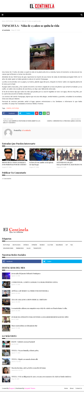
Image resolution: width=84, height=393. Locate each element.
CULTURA (50, 245)
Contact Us (78, 388)
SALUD (29, 248)
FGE (71, 245)
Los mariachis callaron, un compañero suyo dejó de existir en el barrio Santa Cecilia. (39, 308)
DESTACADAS (16, 245)
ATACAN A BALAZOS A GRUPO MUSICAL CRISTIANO (29, 300)
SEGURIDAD (59, 245)
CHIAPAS (8, 108)
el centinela (6, 30)
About (71, 388)
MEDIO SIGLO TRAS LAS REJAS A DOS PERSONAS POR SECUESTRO (14, 163)
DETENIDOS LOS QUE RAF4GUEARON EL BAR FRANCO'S (69, 163)
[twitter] (62, 261)
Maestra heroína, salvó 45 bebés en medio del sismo (28, 368)
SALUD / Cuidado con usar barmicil (23, 342)
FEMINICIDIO (20, 248)
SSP (67, 245)
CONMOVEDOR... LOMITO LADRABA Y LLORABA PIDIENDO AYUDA (34, 282)
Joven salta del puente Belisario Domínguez (25, 273)
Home (66, 388)
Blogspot (11, 388)
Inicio (3, 21)
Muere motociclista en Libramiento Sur (24, 326)
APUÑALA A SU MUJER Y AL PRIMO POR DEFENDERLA (30, 291)
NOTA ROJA (9, 21)
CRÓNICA (26, 245)
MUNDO (42, 245)
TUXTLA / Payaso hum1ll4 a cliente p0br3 (25, 351)
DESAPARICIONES (8, 248)
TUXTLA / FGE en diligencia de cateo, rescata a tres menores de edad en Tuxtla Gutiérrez (41, 377)
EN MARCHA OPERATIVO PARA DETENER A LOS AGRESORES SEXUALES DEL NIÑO (40, 317)
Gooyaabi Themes (29, 388)
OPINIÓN (34, 245)
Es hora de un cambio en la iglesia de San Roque (41, 163)
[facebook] (21, 261)
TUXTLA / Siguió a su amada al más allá (24, 359)
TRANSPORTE (37, 248)
